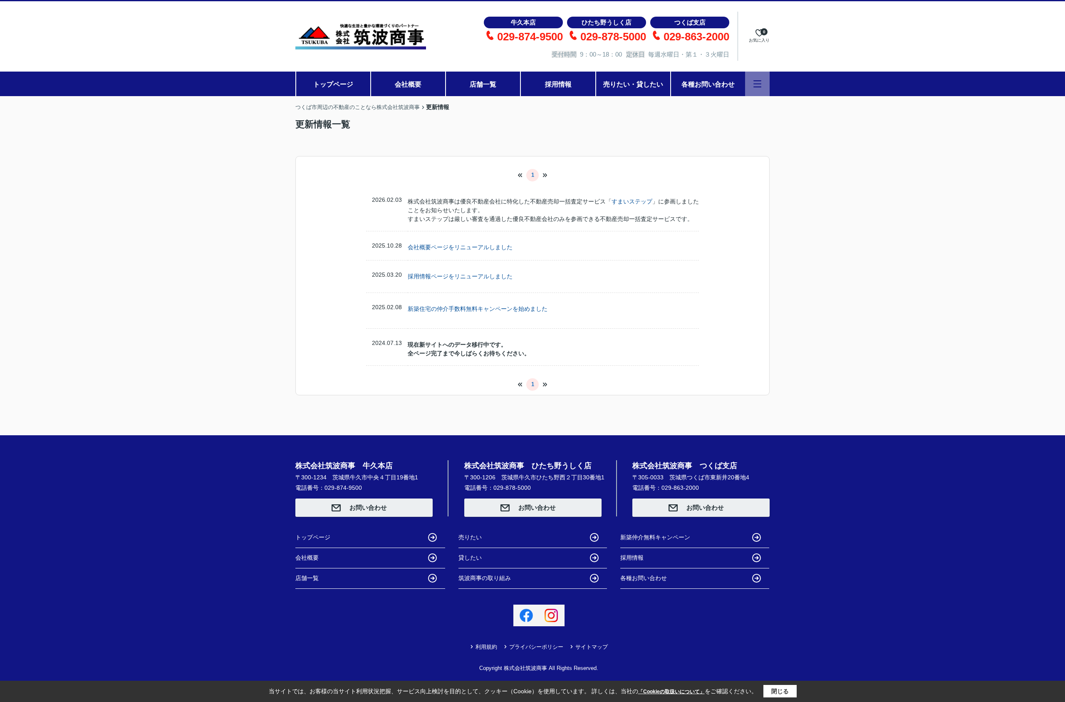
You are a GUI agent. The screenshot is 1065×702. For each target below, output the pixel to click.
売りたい (470, 537)
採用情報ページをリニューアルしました (460, 276)
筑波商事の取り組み (484, 578)
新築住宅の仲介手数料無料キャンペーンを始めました (477, 308)
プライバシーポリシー (536, 647)
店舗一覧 (483, 84)
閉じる (780, 691)
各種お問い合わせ (708, 84)
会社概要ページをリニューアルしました (460, 247)
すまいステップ (632, 201)
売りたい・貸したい (633, 84)
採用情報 (558, 84)
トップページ (333, 84)
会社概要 (408, 84)
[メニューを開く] (757, 84)
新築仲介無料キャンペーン (655, 537)
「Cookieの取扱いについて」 (671, 692)
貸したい (470, 557)
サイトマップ (591, 647)
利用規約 (486, 647)
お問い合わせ (368, 507)
